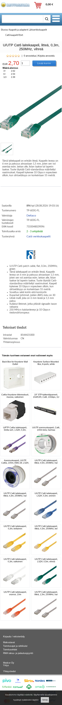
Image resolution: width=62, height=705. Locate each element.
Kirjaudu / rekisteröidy (14, 636)
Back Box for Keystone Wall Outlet (15, 363)
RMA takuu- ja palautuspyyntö (18, 653)
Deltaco (31, 215)
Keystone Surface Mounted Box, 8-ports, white (46, 363)
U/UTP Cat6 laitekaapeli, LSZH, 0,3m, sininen (46, 494)
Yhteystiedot (9, 671)
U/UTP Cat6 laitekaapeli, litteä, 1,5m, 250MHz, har (46, 593)
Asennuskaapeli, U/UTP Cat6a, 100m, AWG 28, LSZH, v (15, 462)
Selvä (45, 700)
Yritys (6, 665)
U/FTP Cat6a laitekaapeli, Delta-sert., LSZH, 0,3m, (15, 428)
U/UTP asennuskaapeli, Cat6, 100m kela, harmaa (46, 428)
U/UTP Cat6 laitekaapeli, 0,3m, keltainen (15, 527)
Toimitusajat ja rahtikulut (15, 646)
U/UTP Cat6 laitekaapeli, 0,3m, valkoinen (15, 560)
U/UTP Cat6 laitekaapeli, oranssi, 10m (15, 593)
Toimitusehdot (10, 649)
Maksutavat (9, 642)
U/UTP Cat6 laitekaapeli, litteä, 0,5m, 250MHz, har (46, 461)
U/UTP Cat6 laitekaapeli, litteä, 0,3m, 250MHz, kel (46, 527)
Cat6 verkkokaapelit (39, 236)
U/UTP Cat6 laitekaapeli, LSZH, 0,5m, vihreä (46, 560)
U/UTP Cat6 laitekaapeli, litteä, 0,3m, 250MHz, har (15, 494)
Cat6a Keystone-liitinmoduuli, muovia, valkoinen (15, 395)
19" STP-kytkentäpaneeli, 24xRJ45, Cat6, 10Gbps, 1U (46, 395)
